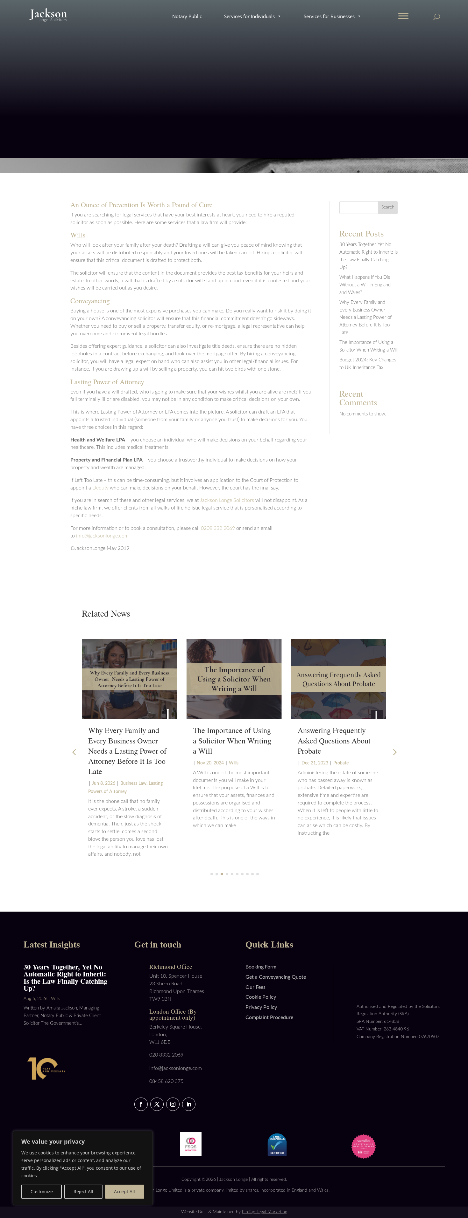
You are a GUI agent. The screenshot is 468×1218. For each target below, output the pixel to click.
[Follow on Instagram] (173, 1104)
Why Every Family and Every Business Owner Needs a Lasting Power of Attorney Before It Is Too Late (365, 317)
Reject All (83, 1191)
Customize (42, 1191)
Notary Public (187, 16)
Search (387, 207)
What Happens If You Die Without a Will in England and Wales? (365, 285)
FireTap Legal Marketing (264, 1212)
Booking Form (260, 966)
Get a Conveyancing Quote (275, 977)
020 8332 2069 (166, 1054)
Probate (341, 763)
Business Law (133, 783)
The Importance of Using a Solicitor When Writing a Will (232, 740)
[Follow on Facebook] (141, 1104)
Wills (233, 763)
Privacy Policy (261, 1007)
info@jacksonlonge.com (102, 535)
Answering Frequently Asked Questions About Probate (334, 740)
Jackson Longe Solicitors (227, 500)
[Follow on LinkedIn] (188, 1104)
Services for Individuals (249, 16)
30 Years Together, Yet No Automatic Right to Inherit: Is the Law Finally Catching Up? (65, 977)
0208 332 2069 (218, 528)
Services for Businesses (329, 16)
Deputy (100, 487)
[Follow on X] (157, 1104)
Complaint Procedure (269, 1017)
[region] (83, 1168)
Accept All (124, 1191)
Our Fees (255, 987)
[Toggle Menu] (403, 16)
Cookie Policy (260, 997)
